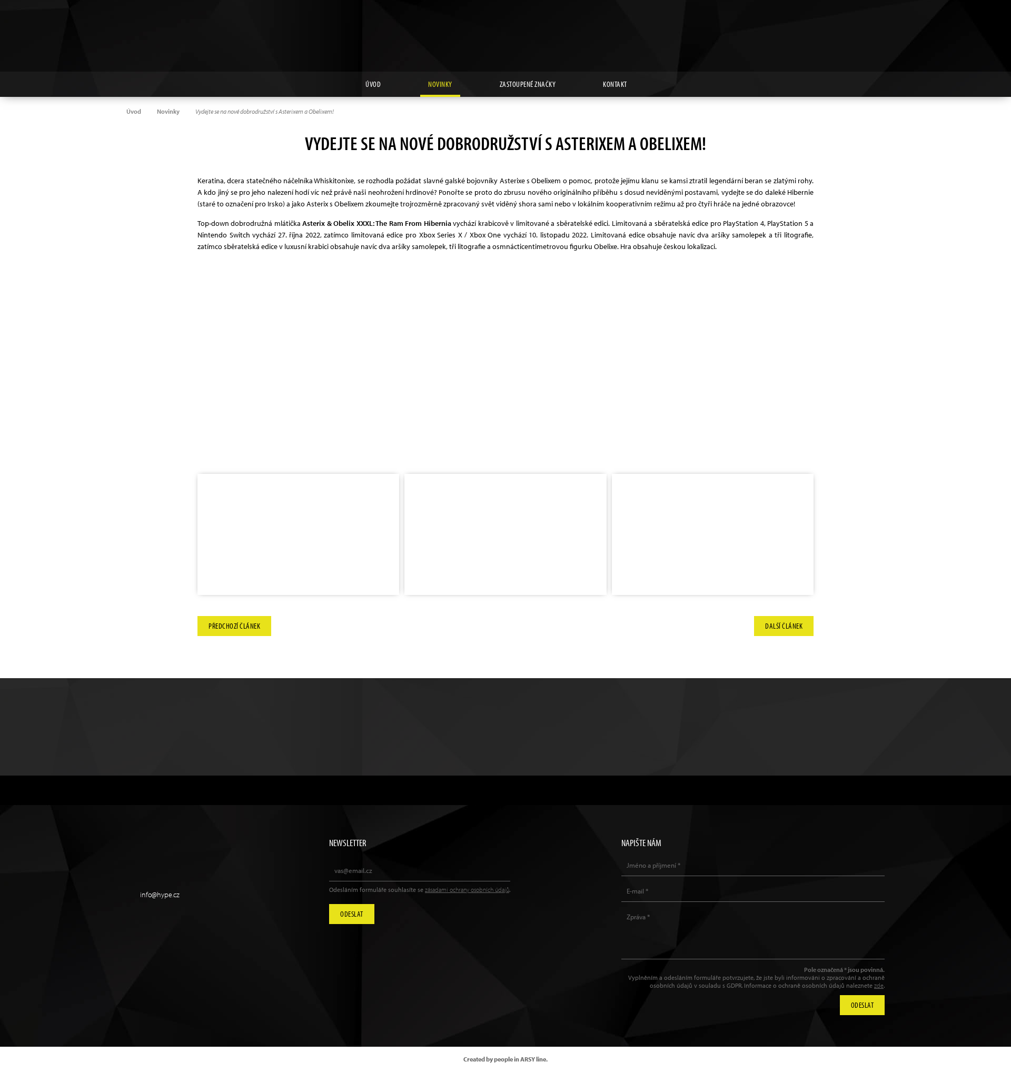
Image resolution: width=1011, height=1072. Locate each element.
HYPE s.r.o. (505, 36)
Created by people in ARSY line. (505, 1059)
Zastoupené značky (528, 84)
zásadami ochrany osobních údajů (467, 890)
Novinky (440, 84)
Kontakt (615, 84)
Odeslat (351, 914)
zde (879, 985)
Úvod (373, 84)
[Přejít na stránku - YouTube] (928, 24)
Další (784, 623)
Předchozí (234, 623)
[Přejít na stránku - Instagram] (904, 24)
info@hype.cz (160, 894)
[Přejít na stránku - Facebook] (952, 24)
